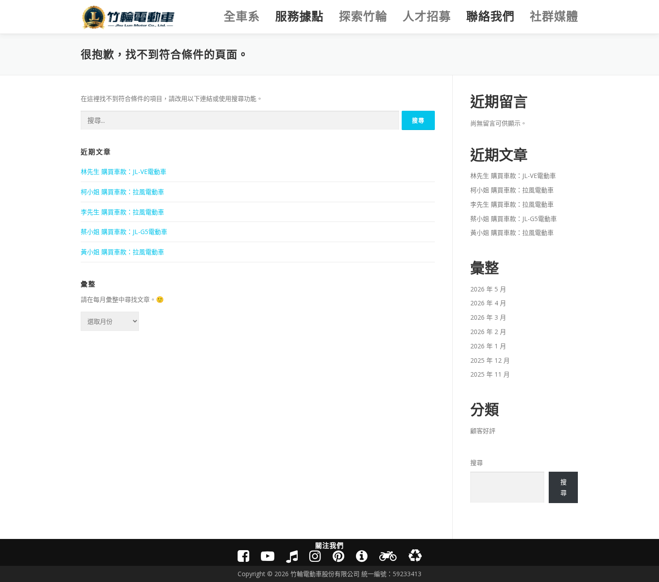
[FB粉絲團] (243, 556)
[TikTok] (292, 556)
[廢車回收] (415, 556)
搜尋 (476, 462)
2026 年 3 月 (488, 317)
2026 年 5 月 (488, 289)
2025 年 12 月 (490, 360)
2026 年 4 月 (488, 303)
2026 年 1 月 (488, 346)
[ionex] (362, 556)
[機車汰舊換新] (388, 556)
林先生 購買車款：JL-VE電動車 (123, 171)
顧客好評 (482, 430)
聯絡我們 (490, 16)
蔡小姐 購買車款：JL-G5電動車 (124, 231)
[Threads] (338, 556)
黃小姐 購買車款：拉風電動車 (122, 252)
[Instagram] (315, 556)
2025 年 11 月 (490, 374)
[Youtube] (267, 556)
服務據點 (299, 16)
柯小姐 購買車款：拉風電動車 (122, 191)
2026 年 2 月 (488, 331)
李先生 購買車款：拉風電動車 (122, 212)
